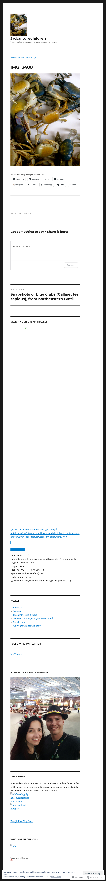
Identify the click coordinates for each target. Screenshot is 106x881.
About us (17, 607)
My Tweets (16, 654)
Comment (71, 265)
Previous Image (17, 57)
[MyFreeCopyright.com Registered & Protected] (45, 797)
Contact (17, 611)
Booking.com (17, 549)
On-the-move (20, 622)
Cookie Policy (56, 877)
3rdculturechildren (28, 38)
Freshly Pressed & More (25, 615)
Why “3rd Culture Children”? (28, 625)
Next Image (31, 57)
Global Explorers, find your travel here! (33, 618)
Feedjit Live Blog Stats (21, 821)
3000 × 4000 (29, 213)
